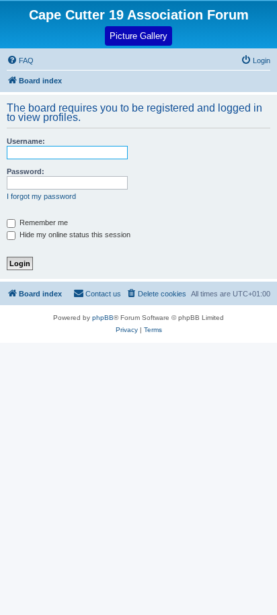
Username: (26, 141)
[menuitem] (255, 60)
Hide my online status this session (73, 235)
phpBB (103, 317)
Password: (25, 171)
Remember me (42, 222)
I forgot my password (41, 196)
